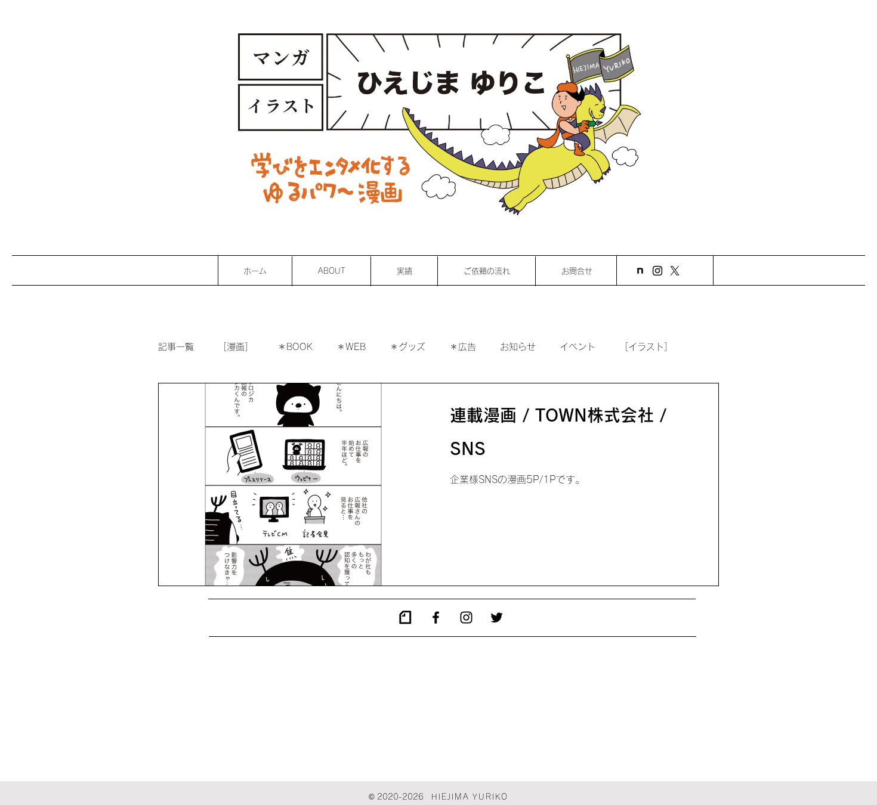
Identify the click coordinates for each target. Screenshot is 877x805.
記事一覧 (176, 346)
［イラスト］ (646, 346)
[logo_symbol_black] (405, 617)
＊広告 (462, 346)
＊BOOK (295, 346)
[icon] (640, 270)
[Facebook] (436, 617)
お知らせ (518, 346)
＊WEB (351, 346)
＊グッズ (407, 346)
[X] (674, 270)
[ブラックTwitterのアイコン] (497, 617)
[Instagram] (657, 270)
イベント (577, 346)
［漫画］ (236, 346)
